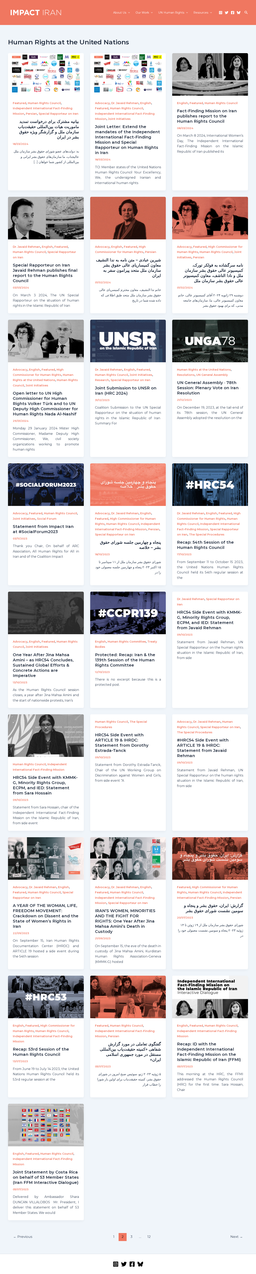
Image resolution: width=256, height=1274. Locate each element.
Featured (19, 103)
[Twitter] (226, 12)
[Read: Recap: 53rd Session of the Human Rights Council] (46, 997)
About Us (119, 12)
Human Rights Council (44, 103)
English (145, 103)
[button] (128, 13)
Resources (200, 12)
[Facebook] (232, 12)
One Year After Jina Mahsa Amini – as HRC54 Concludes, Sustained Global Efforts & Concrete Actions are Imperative (43, 665)
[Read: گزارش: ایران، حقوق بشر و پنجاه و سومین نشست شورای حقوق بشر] (210, 858)
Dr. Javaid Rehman (125, 103)
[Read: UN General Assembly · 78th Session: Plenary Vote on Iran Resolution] (210, 340)
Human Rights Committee (127, 641)
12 (149, 1236)
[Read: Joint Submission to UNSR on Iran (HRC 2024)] (128, 340)
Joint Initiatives (119, 119)
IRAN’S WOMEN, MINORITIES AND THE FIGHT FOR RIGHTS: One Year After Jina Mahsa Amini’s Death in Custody (125, 921)
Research (102, 380)
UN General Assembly (212, 375)
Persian (31, 113)
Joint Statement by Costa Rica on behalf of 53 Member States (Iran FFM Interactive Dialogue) (46, 1177)
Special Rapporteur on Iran (58, 113)
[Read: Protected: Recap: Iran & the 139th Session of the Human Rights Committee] (128, 613)
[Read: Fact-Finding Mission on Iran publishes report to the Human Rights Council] (210, 74)
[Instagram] (220, 12)
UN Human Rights (171, 12)
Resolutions (186, 375)
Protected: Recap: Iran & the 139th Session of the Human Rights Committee (125, 660)
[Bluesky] (238, 12)
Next (236, 1236)
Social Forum (46, 519)
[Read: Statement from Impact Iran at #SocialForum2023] (46, 484)
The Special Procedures (206, 534)
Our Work (142, 12)
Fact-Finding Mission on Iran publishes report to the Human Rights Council (207, 116)
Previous (22, 1236)
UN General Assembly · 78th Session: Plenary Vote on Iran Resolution (208, 387)
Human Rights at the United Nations (204, 369)
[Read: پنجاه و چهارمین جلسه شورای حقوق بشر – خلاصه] (128, 484)
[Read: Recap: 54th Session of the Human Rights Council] (210, 484)
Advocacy (102, 103)
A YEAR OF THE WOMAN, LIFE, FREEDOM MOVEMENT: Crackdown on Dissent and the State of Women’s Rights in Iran (45, 916)
